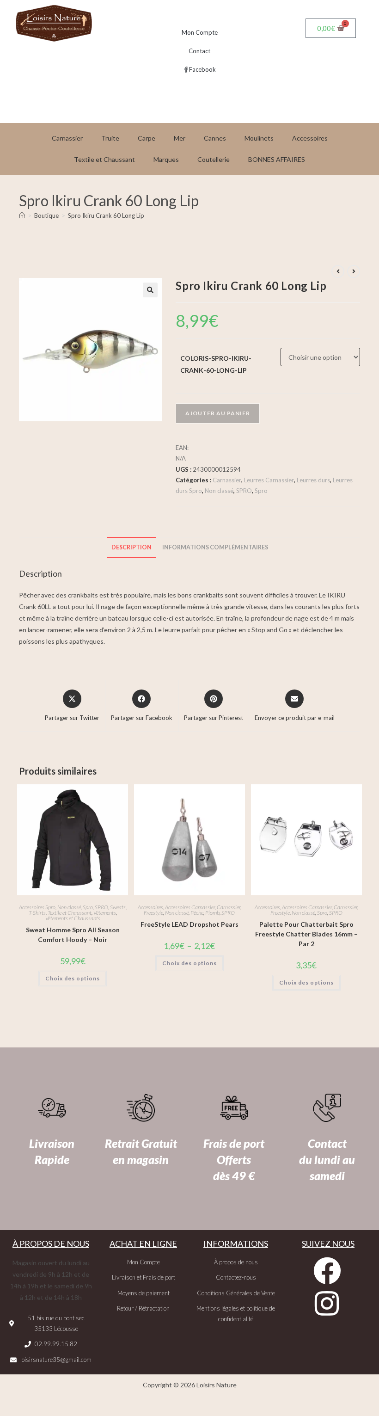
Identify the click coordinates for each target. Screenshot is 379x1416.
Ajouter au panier (217, 413)
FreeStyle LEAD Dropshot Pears (189, 924)
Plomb (212, 912)
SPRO (244, 490)
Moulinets (259, 138)
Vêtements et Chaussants (72, 918)
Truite (110, 138)
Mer (179, 138)
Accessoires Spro (37, 907)
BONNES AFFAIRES (276, 159)
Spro (261, 490)
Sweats (118, 907)
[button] (150, 290)
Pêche (196, 912)
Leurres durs (313, 480)
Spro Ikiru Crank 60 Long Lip (106, 215)
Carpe (146, 138)
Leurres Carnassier (269, 480)
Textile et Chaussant (104, 159)
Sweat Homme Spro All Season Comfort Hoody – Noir (73, 934)
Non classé (219, 490)
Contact (199, 51)
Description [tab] (131, 547)
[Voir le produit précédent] (337, 271)
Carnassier (67, 138)
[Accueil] (22, 215)
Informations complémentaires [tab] (215, 547)
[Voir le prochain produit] (353, 271)
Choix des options (72, 978)
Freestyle (153, 912)
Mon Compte (200, 32)
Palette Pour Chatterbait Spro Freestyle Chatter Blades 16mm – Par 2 (306, 934)
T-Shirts (37, 912)
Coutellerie (213, 159)
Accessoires (310, 138)
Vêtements (104, 912)
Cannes (215, 138)
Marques (166, 159)
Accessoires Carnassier (190, 907)
